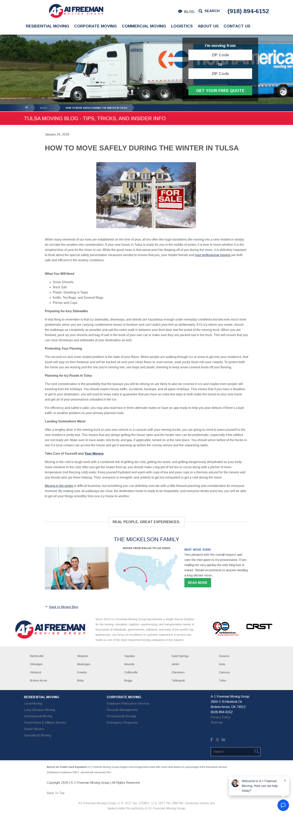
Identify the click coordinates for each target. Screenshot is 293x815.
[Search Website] (256, 752)
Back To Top (56, 793)
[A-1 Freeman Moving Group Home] (76, 11)
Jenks (175, 664)
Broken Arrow (38, 680)
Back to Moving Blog (63, 607)
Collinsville (131, 672)
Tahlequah (178, 680)
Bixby (80, 680)
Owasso (224, 656)
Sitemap (217, 722)
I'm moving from (220, 46)
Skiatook (82, 656)
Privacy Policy (220, 717)
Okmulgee (36, 664)
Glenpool (35, 672)
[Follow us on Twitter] (217, 740)
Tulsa (222, 680)
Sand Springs (180, 656)
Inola (222, 664)
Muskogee (83, 664)
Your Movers (94, 453)
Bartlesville (37, 656)
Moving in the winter (59, 485)
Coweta (82, 672)
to (220, 64)
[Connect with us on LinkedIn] (223, 740)
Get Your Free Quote (220, 90)
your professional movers (213, 255)
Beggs (128, 680)
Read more (197, 582)
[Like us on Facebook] (211, 740)
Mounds (129, 664)
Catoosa (224, 672)
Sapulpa (129, 656)
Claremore (178, 672)
